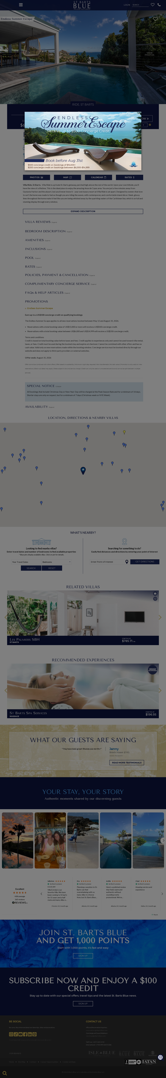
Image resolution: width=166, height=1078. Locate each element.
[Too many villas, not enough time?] (160, 1057)
